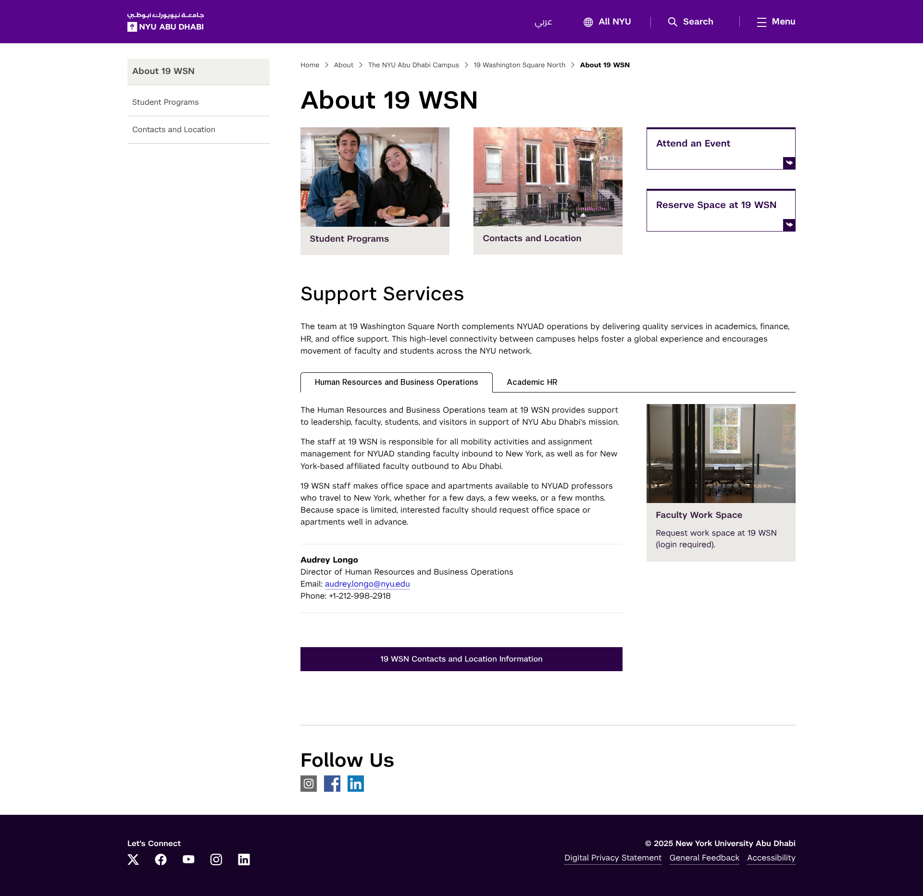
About (344, 65)
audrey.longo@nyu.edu (367, 583)
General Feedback (705, 857)
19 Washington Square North (519, 65)
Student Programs (165, 102)
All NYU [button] (615, 22)
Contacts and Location (173, 129)
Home (310, 65)
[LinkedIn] (244, 860)
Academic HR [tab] (532, 382)
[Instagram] (216, 860)
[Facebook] (161, 860)
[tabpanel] (548, 547)
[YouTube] (188, 860)
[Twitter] (133, 860)
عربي (543, 22)
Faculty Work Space (699, 515)
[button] (693, 22)
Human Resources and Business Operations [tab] (396, 382)
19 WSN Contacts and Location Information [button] (461, 659)
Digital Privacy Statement (612, 857)
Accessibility (771, 857)
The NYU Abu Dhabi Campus (414, 65)
